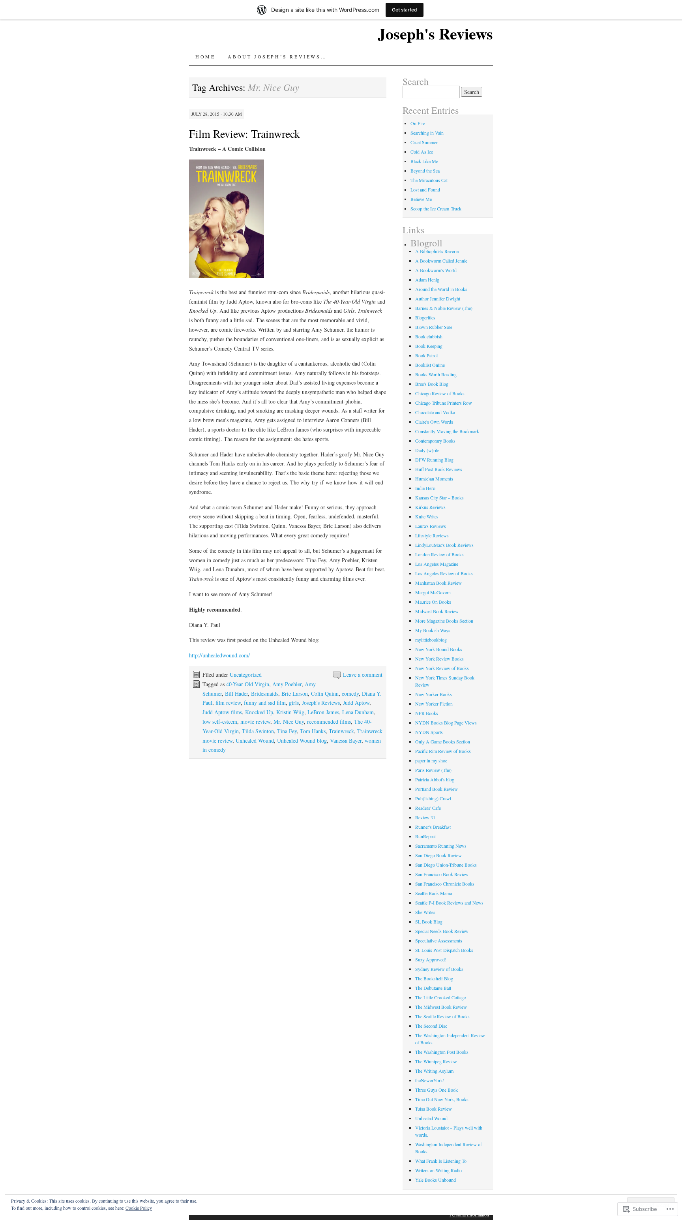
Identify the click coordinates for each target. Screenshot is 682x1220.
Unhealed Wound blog (302, 740)
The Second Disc (431, 1026)
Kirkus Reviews (430, 507)
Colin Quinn (325, 693)
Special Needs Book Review (441, 931)
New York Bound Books (438, 649)
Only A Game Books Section (442, 741)
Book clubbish (428, 336)
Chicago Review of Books (440, 393)
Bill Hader (236, 693)
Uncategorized (246, 674)
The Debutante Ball (433, 988)
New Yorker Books (433, 694)
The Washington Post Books (441, 1052)
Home (205, 56)
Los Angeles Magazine (436, 564)
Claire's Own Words (434, 422)
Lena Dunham (358, 712)
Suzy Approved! (430, 959)
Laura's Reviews (430, 526)
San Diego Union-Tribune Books (446, 865)
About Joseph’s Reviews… (277, 56)
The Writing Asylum (434, 1071)
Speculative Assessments (438, 940)
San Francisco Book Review (441, 874)
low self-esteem (219, 721)
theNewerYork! (429, 1080)
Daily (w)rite (427, 450)
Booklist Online (430, 365)
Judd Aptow (356, 702)
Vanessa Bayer (346, 740)
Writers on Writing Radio (438, 1170)
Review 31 (425, 817)
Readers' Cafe (428, 808)
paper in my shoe (431, 760)
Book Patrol (426, 355)
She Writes (425, 912)
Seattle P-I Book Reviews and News (449, 902)
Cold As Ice (421, 151)
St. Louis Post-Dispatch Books (444, 950)
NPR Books (426, 713)
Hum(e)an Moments (434, 478)
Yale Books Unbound (435, 1180)
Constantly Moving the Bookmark (447, 431)
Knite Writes (426, 516)
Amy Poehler (287, 684)
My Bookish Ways (432, 630)
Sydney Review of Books (439, 969)
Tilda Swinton (258, 731)
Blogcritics (425, 317)
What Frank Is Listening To (441, 1161)
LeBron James (323, 712)
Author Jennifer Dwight (437, 298)
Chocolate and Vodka (435, 412)
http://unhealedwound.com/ (219, 655)
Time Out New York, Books (441, 1099)
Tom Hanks (313, 731)
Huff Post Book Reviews (438, 469)
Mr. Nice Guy (289, 721)
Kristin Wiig (290, 712)
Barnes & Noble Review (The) (443, 308)
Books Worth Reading (436, 374)
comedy (350, 693)
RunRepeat (425, 836)
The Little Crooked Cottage (440, 997)
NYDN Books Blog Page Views (446, 722)
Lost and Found (425, 189)
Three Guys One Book (436, 1090)
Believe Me (421, 199)
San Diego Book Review (438, 855)
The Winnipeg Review (436, 1061)
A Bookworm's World (436, 270)
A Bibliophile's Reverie (437, 251)
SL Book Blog (428, 921)
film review (228, 702)
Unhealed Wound (255, 740)
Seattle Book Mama (433, 893)
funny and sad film (265, 702)
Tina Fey (287, 731)
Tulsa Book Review (433, 1109)
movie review (255, 721)
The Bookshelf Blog (434, 978)
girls (294, 702)
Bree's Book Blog (431, 384)
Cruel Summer (424, 142)
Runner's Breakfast (433, 827)
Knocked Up (259, 712)
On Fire (417, 123)
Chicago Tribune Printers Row (443, 403)
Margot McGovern (433, 592)
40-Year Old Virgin (247, 684)
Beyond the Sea (425, 170)
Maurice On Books (433, 602)
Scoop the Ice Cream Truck (435, 208)
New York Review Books (439, 658)
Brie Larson (294, 693)
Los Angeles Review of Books (444, 573)
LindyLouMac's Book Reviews (444, 545)
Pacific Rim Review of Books (443, 751)
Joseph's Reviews (435, 33)
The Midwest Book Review (441, 1007)
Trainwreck (341, 731)
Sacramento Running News (441, 846)
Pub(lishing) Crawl (433, 798)
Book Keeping (428, 346)
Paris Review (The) (433, 770)
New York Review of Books (442, 668)
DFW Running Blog (434, 459)
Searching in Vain (427, 133)
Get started (404, 10)
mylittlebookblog (431, 639)
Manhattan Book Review (438, 583)
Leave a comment (362, 674)
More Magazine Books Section (444, 621)
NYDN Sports (429, 732)
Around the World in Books (441, 289)
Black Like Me (424, 161)
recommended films (329, 721)
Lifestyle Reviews (432, 535)
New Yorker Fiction (434, 703)
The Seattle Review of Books (442, 1016)
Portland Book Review (436, 789)
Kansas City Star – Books (439, 497)
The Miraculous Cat (429, 180)
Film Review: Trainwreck (244, 133)
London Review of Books (439, 554)
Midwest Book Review (437, 611)
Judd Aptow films (222, 712)
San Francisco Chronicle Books (444, 883)
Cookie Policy (139, 1208)
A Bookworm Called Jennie (441, 260)
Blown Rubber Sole (433, 327)
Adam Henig (427, 279)
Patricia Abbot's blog (434, 779)
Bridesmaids (264, 693)
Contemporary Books (435, 440)
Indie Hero (425, 488)
